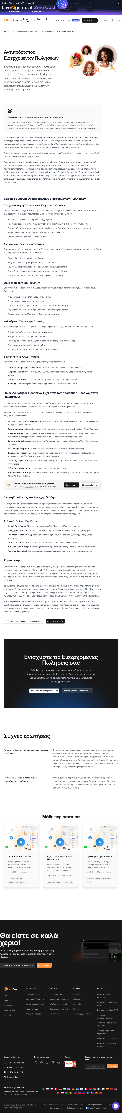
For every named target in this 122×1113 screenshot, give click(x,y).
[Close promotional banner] (118, 3)
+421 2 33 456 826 (15, 1062)
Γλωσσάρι (77, 999)
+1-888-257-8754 (15, 1067)
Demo (6, 996)
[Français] (85, 1089)
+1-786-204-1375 (15, 1072)
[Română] (70, 1093)
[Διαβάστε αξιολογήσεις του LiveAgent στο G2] (70, 1064)
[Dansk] (55, 1089)
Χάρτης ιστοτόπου (56, 1108)
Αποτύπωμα (54, 1014)
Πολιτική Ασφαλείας (75, 1105)
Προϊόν (39, 19)
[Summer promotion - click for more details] (61, 7)
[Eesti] (77, 1089)
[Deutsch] (60, 1089)
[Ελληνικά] (64, 1089)
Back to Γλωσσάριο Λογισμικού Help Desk (25, 621)
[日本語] (103, 1089)
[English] (68, 1089)
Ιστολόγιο (77, 994)
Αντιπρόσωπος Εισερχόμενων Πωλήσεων (58, 31)
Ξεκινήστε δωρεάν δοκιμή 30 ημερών (17, 965)
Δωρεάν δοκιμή (89, 20)
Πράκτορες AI (28, 20)
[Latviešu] (111, 1089)
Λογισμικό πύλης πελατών (107, 1038)
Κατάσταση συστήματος (35, 1004)
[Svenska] (88, 1093)
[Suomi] (81, 1089)
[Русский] (75, 1093)
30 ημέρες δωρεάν (90, 485)
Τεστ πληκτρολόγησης (82, 1014)
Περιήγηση (8, 1015)
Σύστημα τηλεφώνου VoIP (107, 1010)
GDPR (109, 1105)
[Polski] (62, 1093)
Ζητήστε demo (72, 485)
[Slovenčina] (79, 1093)
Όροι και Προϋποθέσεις (53, 1105)
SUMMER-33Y (37, 12)
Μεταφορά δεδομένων (35, 999)
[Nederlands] (115, 1089)
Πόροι (48, 19)
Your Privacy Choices (98, 1108)
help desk (55, 674)
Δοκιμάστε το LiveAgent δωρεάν (44, 691)
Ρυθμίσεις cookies (74, 1108)
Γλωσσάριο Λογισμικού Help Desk (24, 31)
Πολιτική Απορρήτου (95, 1105)
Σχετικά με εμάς (56, 994)
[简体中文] (100, 1093)
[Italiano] (98, 1089)
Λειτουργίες (9, 1005)
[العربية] (43, 1089)
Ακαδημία (77, 1004)
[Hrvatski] (90, 1089)
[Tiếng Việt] (96, 1093)
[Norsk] (58, 1093)
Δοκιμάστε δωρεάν (55, 621)
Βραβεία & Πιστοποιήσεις (60, 999)
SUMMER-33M (14, 12)
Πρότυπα (76, 1009)
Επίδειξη (104, 20)
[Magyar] (94, 1089)
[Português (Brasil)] (66, 1093)
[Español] (73, 1089)
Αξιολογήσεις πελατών (59, 1004)
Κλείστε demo (44, 965)
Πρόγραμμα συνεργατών (59, 1009)
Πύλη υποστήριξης (33, 994)
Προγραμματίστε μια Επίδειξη (76, 691)
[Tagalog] (92, 1093)
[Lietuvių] (107, 1089)
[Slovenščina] (83, 1093)
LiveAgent (29, 486)
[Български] (47, 1089)
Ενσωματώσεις (10, 1010)
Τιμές (6, 1001)
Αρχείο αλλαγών (32, 1009)
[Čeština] (51, 1089)
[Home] (5, 31)
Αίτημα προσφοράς (33, 1014)
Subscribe (112, 1066)
